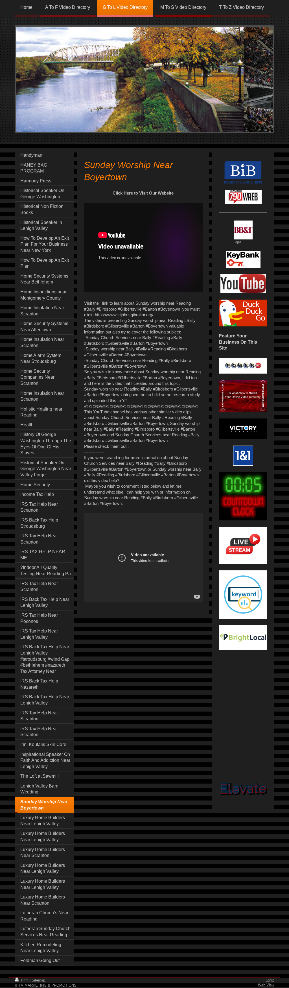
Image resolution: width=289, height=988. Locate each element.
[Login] (243, 230)
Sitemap (38, 980)
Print (25, 980)
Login (270, 980)
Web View (266, 985)
